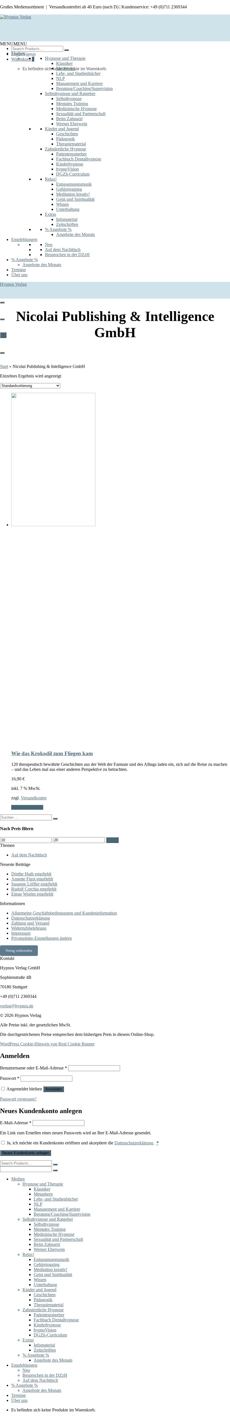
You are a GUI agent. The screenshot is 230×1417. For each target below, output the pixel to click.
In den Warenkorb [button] (27, 807)
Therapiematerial (71, 143)
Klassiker (64, 63)
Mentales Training (72, 103)
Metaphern (65, 68)
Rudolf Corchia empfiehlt (33, 889)
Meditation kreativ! (73, 194)
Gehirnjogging (69, 189)
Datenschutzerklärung (30, 918)
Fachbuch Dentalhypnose (78, 159)
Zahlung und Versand (30, 923)
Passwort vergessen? (18, 1099)
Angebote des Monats (75, 234)
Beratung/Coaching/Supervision (84, 88)
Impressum (21, 933)
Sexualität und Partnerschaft (80, 113)
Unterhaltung (67, 209)
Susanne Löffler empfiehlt (34, 884)
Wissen (62, 204)
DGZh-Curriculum (72, 174)
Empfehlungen (24, 239)
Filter (112, 840)
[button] (13, 43)
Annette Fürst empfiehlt (32, 879)
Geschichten (67, 133)
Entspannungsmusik (74, 184)
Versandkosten (34, 797)
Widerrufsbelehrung (28, 928)
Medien (18, 53)
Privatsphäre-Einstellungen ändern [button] (41, 938)
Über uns (19, 274)
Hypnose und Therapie (65, 58)
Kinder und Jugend (62, 128)
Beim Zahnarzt (69, 118)
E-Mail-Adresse (15, 1122)
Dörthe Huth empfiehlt (31, 874)
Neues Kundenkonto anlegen (25, 1153)
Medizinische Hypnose (76, 108)
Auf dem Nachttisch (63, 249)
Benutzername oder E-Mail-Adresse (33, 1068)
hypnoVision (67, 169)
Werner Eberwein (71, 123)
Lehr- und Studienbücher (78, 73)
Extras (50, 214)
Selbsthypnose (69, 98)
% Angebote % (58, 229)
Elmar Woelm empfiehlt (32, 894)
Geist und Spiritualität (75, 199)
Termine (18, 269)
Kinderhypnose (69, 164)
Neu (48, 244)
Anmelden (53, 1089)
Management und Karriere (79, 83)
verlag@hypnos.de (16, 1005)
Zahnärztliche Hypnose (65, 149)
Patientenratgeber (71, 154)
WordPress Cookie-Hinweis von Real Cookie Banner (47, 1044)
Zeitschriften (67, 224)
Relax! (51, 179)
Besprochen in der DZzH (67, 254)
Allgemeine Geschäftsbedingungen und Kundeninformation (64, 913)
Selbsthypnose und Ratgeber (70, 93)
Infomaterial (66, 219)
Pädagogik (65, 138)
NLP (60, 78)
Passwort (9, 1078)
